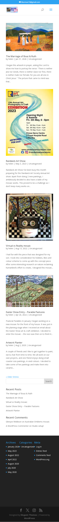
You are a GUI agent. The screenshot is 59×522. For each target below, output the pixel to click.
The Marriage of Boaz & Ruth (21, 56)
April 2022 (12, 459)
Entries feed (41, 451)
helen (11, 59)
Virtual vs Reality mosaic (18, 245)
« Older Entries (12, 377)
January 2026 (13, 446)
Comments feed (43, 455)
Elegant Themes (29, 515)
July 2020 (12, 468)
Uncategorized (35, 59)
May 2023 (12, 451)
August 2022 (13, 455)
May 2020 (12, 472)
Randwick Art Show (15, 161)
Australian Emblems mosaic (37, 421)
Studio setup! (38, 426)
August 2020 (13, 463)
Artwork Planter (14, 342)
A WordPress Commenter (17, 426)
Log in (39, 446)
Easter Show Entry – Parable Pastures (25, 312)
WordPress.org (42, 459)
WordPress (29, 518)
